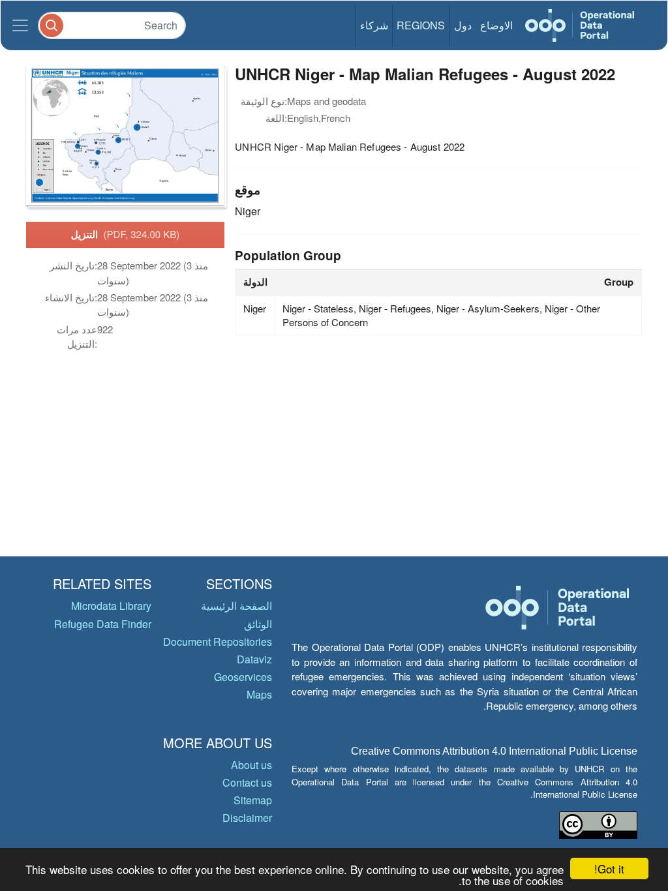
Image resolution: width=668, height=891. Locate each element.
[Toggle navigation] (20, 25)
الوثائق (258, 623)
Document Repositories (217, 641)
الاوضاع (496, 25)
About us (251, 764)
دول (463, 25)
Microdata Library (111, 605)
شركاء (374, 25)
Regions (421, 25)
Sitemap (253, 800)
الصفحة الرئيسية (236, 605)
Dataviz (254, 659)
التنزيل (125, 234)
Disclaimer (247, 817)
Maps (259, 694)
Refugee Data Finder (102, 623)
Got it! (609, 868)
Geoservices (243, 676)
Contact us (247, 782)
